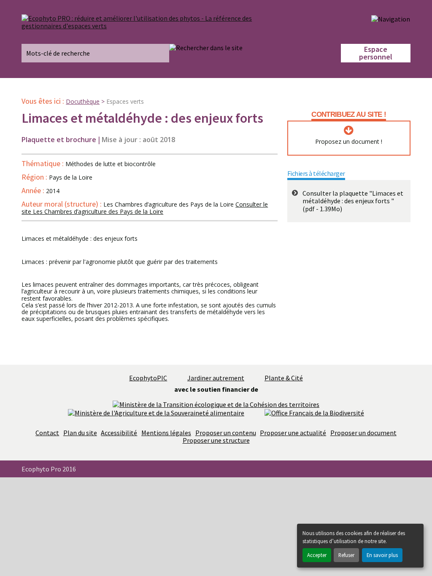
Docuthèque (83, 101)
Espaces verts (125, 101)
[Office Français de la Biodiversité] (314, 412)
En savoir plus (382, 555)
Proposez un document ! (348, 141)
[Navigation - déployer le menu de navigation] (390, 18)
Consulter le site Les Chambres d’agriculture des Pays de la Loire (145, 208)
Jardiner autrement (215, 378)
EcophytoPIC (148, 378)
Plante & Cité (284, 378)
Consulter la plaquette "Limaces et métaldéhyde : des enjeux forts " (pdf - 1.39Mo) (352, 201)
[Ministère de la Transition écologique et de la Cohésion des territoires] (216, 403)
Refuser (346, 555)
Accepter (317, 555)
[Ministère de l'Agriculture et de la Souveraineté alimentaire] (156, 412)
